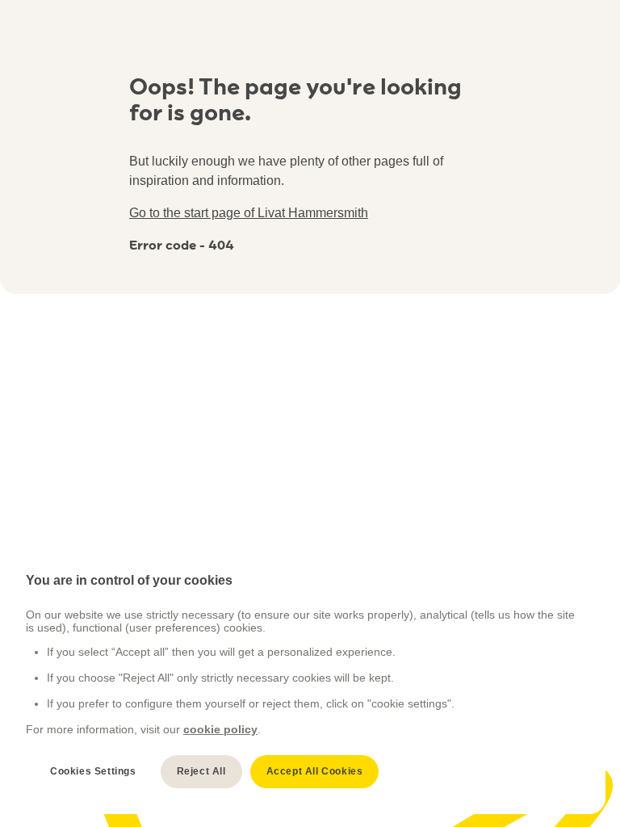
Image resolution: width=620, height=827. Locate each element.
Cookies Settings (93, 771)
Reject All (201, 771)
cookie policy (220, 729)
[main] (302, 680)
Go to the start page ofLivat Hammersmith (248, 213)
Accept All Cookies (314, 771)
